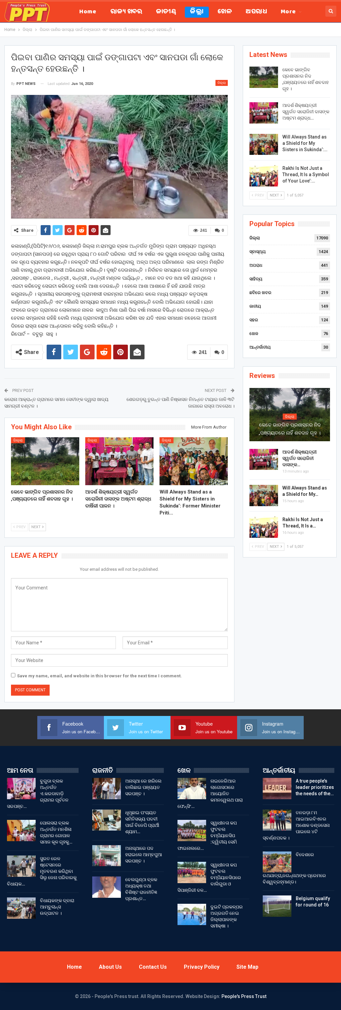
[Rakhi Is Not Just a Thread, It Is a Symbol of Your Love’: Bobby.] (263, 175)
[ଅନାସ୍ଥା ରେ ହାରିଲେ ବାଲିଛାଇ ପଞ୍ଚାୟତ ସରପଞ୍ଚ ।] (106, 788)
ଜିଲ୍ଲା (196, 12)
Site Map (247, 967)
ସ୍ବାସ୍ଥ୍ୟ (257, 251)
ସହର (253, 319)
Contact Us (153, 967)
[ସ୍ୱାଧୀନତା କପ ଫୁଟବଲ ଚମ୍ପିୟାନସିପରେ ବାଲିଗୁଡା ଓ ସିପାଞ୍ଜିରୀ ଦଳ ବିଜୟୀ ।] (191, 872)
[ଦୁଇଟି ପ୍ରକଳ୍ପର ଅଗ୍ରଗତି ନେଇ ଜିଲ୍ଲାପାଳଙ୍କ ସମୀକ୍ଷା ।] (191, 914)
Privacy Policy (201, 967)
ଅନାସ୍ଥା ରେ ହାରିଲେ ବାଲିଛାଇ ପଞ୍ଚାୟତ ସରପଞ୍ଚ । (143, 787)
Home (87, 12)
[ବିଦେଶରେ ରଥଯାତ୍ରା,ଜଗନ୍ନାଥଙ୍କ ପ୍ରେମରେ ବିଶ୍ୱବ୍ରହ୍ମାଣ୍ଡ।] (277, 862)
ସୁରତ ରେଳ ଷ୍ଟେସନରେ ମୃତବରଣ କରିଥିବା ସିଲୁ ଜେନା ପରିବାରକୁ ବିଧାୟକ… (42, 871)
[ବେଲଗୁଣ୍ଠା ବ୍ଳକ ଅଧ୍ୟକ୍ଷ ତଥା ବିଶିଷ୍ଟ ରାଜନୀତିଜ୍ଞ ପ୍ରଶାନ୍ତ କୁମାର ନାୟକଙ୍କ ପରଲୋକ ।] (106, 887)
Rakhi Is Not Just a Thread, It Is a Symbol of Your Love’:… (305, 174)
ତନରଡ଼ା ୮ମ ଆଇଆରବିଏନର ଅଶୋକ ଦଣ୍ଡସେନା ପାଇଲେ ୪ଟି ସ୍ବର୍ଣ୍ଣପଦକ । (296, 825)
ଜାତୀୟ (166, 12)
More (288, 12)
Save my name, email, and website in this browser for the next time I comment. (99, 675)
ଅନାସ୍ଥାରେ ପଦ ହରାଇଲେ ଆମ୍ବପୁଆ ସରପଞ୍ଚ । (143, 854)
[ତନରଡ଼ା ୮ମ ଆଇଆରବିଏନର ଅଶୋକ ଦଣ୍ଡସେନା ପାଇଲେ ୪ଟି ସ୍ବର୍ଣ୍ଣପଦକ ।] (277, 820)
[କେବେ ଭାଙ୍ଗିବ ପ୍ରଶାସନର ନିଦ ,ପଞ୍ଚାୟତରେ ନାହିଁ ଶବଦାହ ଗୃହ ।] (45, 461)
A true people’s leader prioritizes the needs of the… (315, 787)
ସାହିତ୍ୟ (255, 278)
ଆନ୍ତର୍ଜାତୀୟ (260, 347)
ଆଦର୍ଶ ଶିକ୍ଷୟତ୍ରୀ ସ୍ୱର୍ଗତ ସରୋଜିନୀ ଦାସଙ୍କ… (299, 458)
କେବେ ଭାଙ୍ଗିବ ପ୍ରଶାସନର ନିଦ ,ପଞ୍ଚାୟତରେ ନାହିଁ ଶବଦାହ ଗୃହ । (290, 429)
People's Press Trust (243, 996)
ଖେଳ (224, 12)
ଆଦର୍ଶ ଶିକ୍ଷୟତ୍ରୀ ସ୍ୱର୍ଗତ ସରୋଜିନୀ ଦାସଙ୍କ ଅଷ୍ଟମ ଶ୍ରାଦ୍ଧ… (305, 112)
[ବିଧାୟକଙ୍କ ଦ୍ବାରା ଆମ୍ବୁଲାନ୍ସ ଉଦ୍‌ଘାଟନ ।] (21, 908)
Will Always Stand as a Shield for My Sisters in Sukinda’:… (304, 143)
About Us (110, 967)
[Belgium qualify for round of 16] (277, 906)
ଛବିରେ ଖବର (260, 292)
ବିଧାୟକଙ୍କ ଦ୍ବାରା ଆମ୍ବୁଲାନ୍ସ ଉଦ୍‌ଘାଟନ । (57, 907)
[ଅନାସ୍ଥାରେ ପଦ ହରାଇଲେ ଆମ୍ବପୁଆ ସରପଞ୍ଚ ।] (106, 855)
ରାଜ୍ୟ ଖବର (126, 12)
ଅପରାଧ (256, 12)
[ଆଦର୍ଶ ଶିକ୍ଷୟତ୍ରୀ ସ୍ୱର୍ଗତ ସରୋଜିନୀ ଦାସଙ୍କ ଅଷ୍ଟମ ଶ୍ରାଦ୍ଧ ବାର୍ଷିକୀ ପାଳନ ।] (119, 461)
